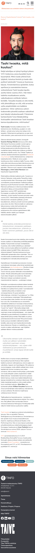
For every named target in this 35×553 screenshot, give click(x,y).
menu (32, 5)
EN (19, 4)
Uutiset (19, 17)
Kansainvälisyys (7, 461)
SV (24, 4)
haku (28, 5)
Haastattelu (20, 461)
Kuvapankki (5, 541)
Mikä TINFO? (5, 513)
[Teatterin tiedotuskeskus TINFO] (6, 3)
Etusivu (3, 17)
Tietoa (3, 499)
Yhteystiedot (5, 539)
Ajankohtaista (11, 17)
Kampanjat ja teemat (8, 510)
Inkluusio (30, 461)
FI (21, 4)
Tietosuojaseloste (7, 545)
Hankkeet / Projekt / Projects (10, 506)
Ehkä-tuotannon (11, 431)
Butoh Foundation (13, 442)
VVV (2, 436)
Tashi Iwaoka (5, 412)
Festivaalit (12, 465)
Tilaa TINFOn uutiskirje (8, 543)
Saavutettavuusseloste (8, 547)
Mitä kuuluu (22, 465)
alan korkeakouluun (16, 267)
